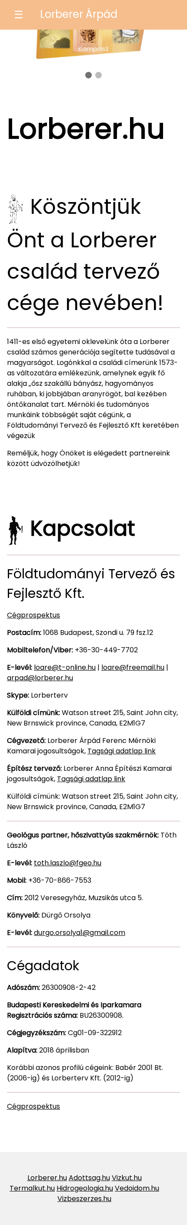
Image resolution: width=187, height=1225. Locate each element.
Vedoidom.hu (137, 1188)
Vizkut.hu (127, 1178)
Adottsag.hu (89, 1178)
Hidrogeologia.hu (85, 1188)
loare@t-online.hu (65, 667)
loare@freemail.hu (132, 667)
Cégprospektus (33, 615)
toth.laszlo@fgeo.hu (67, 863)
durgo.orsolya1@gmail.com (79, 933)
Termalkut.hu (32, 1188)
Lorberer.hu (47, 1178)
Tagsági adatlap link (121, 751)
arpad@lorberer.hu (40, 678)
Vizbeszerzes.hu (84, 1199)
